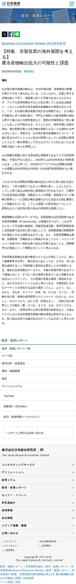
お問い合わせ (10, 533)
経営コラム (9, 479)
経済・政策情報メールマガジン (22, 416)
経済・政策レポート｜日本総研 (18, 566)
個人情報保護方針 (48, 541)
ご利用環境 (45, 545)
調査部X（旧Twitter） (16, 406)
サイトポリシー (11, 545)
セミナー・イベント (14, 495)
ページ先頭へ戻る (10, 581)
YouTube (9, 395)
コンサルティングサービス (18, 464)
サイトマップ (10, 541)
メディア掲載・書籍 (14, 525)
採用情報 (7, 510)
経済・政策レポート (14, 487)
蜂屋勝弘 (29, 71)
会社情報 (7, 517)
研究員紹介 (9, 502)
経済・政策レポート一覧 (16, 348)
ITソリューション (13, 472)
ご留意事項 (9, 550)
